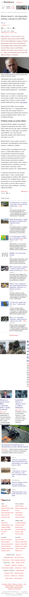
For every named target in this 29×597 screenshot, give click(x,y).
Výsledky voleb (5, 510)
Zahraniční (12, 323)
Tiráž (25, 584)
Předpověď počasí (8, 557)
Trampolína (7, 565)
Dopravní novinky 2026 (21, 544)
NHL (2, 534)
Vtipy (11, 256)
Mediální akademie (10, 585)
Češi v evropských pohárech (18, 560)
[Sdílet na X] (9, 193)
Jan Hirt (17, 510)
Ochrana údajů (9, 587)
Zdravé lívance (19, 527)
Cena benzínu (6, 560)
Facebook (4, 584)
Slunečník (14, 565)
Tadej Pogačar (19, 512)
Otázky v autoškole (20, 548)
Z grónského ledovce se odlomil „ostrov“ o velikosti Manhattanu (20, 404)
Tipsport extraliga (5, 527)
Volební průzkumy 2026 (7, 508)
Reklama (15, 584)
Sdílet (10, 28)
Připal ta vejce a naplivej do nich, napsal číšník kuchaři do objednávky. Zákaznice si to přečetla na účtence (18, 286)
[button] (14, 65)
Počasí (11, 241)
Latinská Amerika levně (7, 548)
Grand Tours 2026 (20, 517)
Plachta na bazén (20, 562)
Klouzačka (20, 565)
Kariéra (20, 584)
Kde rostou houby (19, 557)
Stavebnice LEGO (8, 573)
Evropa (11, 224)
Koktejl (11, 291)
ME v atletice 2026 (6, 529)
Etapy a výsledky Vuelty (21, 508)
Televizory (21, 575)
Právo (2, 23)
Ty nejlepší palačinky (20, 522)
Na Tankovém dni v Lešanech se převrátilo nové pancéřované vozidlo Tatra (19, 204)
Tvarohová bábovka (20, 529)
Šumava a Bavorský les (7, 544)
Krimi (11, 208)
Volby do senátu (5, 515)
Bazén (13, 562)
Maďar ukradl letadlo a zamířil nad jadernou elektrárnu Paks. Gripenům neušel (18, 221)
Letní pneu (7, 575)
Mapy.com (18, 554)
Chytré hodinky (9, 578)
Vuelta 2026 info (19, 506)
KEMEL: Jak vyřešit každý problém (18, 254)
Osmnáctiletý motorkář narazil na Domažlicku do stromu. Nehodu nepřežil (15, 446)
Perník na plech (19, 534)
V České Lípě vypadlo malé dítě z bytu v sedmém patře (18, 303)
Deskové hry (14, 575)
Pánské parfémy (18, 578)
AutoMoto (12, 272)
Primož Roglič (18, 515)
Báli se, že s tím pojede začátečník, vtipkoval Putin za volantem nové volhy (18, 319)
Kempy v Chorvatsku (6, 539)
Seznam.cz (19, 2)
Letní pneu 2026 (19, 539)
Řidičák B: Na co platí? (21, 546)
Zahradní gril (18, 567)
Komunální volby (5, 517)
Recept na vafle (19, 531)
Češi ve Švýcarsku (6, 546)
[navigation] (2, 2)
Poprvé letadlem (5, 541)
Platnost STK (18, 550)
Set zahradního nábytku (8, 567)
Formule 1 (4, 531)
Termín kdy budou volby (7, 512)
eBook (4, 28)
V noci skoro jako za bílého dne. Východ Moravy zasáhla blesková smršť (18, 238)
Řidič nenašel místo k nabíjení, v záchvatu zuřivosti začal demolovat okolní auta (19, 268)
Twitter (9, 584)
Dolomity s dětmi (5, 550)
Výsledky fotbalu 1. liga (7, 525)
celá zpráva (23, 102)
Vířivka (24, 567)
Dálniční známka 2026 (21, 541)
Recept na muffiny (20, 525)
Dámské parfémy (19, 573)
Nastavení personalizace (14, 589)
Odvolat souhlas (18, 587)
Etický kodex (19, 585)
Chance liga (4, 522)
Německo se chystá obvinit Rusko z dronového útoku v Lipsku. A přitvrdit (5, 404)
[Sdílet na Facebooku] (7, 193)
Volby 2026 (4, 506)
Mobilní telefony (20, 570)
